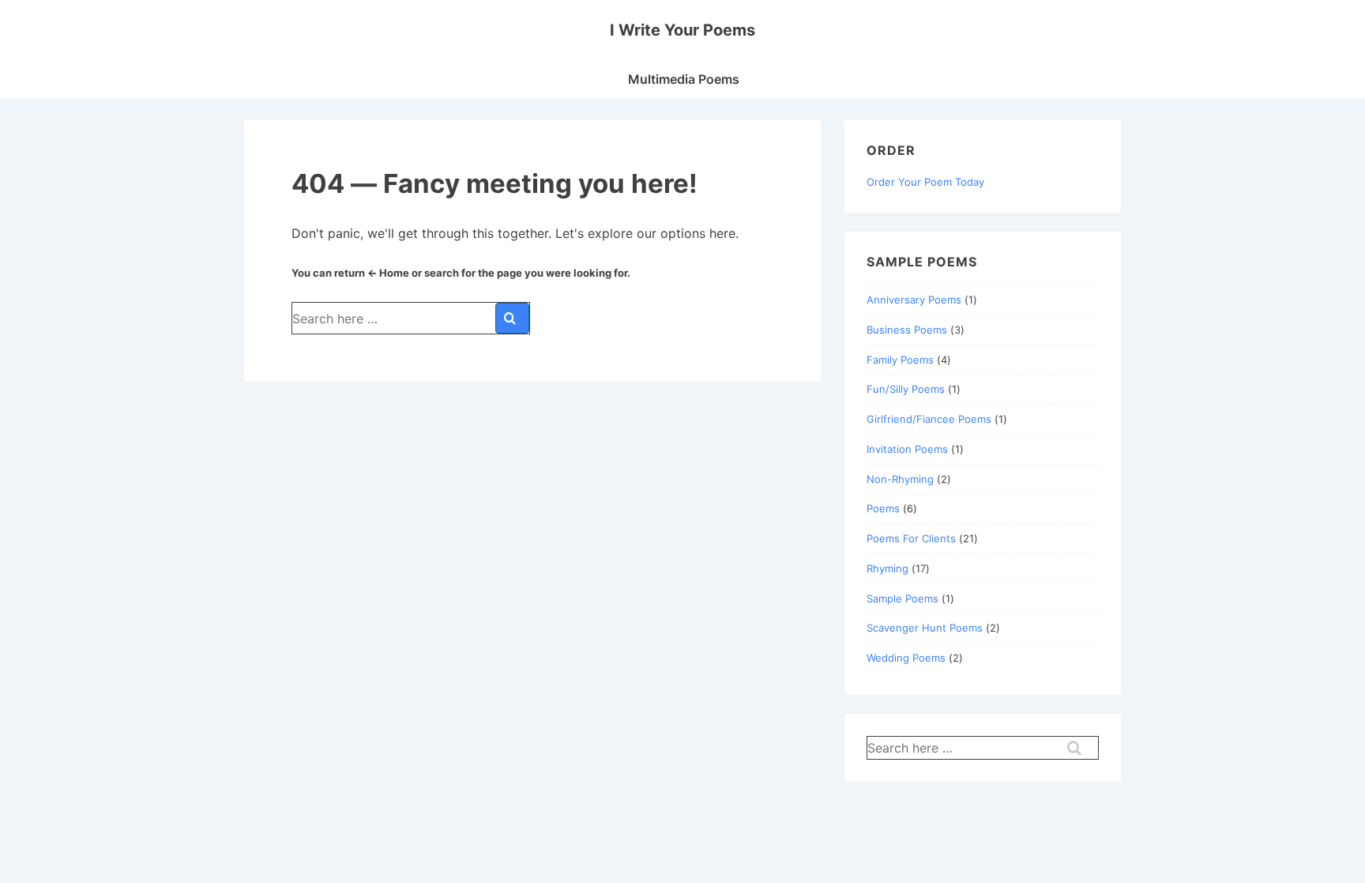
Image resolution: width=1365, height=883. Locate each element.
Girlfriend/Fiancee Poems (929, 419)
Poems (883, 508)
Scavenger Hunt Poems (925, 627)
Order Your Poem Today (925, 181)
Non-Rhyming (900, 479)
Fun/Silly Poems (906, 389)
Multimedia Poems (683, 79)
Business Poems (907, 329)
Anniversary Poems (914, 299)
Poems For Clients (911, 538)
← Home (388, 272)
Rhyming (887, 568)
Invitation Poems (907, 449)
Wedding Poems (906, 657)
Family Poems (900, 359)
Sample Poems (902, 598)
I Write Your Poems (682, 30)
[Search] (512, 318)
